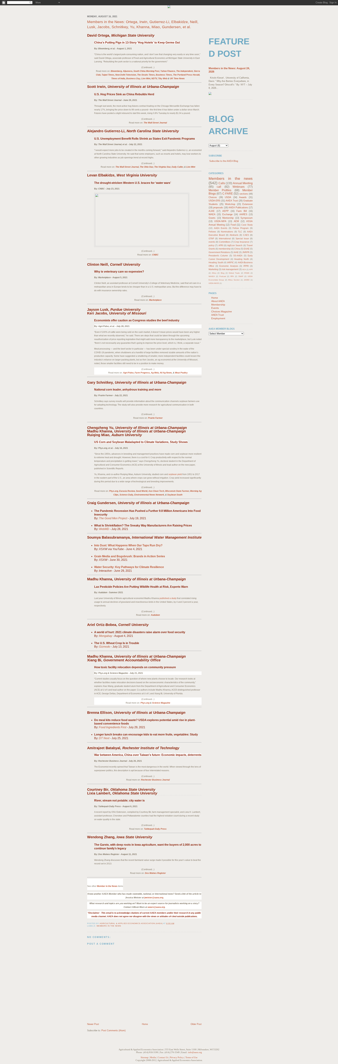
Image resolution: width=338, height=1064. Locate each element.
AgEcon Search (234, 245)
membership (225, 249)
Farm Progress (142, 373)
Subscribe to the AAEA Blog (223, 161)
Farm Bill (241, 211)
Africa (214, 273)
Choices (213, 197)
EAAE (246, 249)
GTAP (211, 238)
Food (233, 224)
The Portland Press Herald (186, 75)
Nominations (227, 231)
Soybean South (174, 495)
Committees (224, 242)
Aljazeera (127, 71)
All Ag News (166, 373)
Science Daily (126, 495)
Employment (218, 318)
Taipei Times (108, 75)
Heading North (241, 259)
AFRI (220, 245)
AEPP (225, 211)
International (225, 238)
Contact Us (163, 1057)
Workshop (230, 204)
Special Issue (242, 238)
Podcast (222, 276)
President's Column (218, 255)
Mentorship (228, 218)
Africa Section (234, 280)
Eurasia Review (127, 491)
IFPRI (246, 266)
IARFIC (230, 262)
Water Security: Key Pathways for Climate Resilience (129, 567)
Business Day (133, 78)
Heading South (216, 262)
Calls (221, 183)
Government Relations (219, 252)
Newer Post (93, 1024)
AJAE (212, 211)
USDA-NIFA (220, 221)
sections (243, 193)
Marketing (213, 269)
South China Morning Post (146, 71)
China (237, 249)
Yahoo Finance (167, 71)
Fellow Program (241, 228)
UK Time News (177, 78)
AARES (243, 214)
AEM (236, 221)
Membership (218, 304)
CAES (246, 235)
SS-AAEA (237, 255)
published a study (167, 598)
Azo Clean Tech (156, 491)
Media (153, 1057)
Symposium (246, 218)
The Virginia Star (162, 167)
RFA (232, 276)
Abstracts (234, 235)
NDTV (154, 78)
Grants (212, 218)
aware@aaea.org (156, 907)
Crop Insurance (241, 242)
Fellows (212, 231)
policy (211, 245)
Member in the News (107, 886)
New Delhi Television (125, 75)
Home (145, 1024)
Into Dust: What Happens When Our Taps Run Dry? (128, 545)
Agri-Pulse (128, 373)
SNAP (240, 276)
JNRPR (245, 252)
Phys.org (113, 491)
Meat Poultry (181, 373)
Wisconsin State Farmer (177, 491)
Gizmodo (104, 646)
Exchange (227, 214)
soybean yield (175, 474)
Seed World (141, 491)
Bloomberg (116, 71)
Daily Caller (177, 167)
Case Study (247, 225)
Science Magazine (161, 703)
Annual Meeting (243, 183)
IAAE (236, 252)
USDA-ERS (214, 200)
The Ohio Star (146, 167)
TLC (240, 231)
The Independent (184, 71)
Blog (222, 273)
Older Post (196, 1024)
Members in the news (109, 926)
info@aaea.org (195, 1052)
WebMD (104, 529)
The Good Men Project (113, 518)
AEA (244, 269)
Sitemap (144, 1057)
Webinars (239, 186)
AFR (251, 269)
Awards (243, 197)
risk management (230, 269)
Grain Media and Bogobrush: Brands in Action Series (129, 556)
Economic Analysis (228, 266)
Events (215, 308)
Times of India (118, 78)
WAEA (212, 214)
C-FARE (227, 193)
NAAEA (212, 276)
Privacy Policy (177, 1057)
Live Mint (145, 78)
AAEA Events (220, 228)
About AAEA (218, 301)
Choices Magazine (221, 311)
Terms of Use (191, 1057)
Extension (247, 204)
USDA (228, 197)
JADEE (247, 280)
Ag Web (155, 373)
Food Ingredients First (112, 727)
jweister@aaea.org (153, 897)
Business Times (164, 75)
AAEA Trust (232, 200)
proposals (218, 207)
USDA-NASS (214, 283)
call (219, 186)
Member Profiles (220, 190)
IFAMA (246, 273)
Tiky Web (162, 78)
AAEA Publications (238, 207)
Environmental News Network (149, 495)
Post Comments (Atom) (113, 1030)
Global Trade (234, 273)
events (212, 242)
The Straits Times (146, 75)
